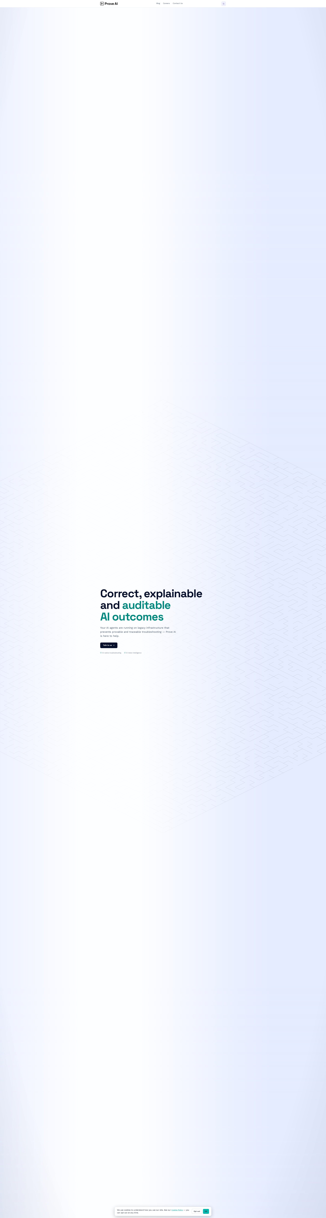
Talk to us (107, 645)
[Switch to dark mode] (223, 4)
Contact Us (178, 3)
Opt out (197, 1211)
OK (206, 1211)
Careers (166, 3)
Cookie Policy (177, 1210)
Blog (158, 3)
